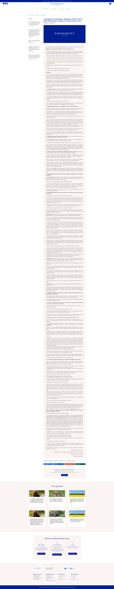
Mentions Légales (58, 587)
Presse (56, 1)
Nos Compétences (56, 554)
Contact (70, 1)
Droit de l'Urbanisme (52, 22)
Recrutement (66, 1)
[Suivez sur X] (3, 3)
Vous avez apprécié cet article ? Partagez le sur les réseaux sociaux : (60, 460)
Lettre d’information (61, 1)
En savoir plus (41, 553)
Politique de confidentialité (65, 587)
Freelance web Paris (72, 587)
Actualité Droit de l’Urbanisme (50, 580)
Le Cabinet (44, 1)
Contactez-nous (72, 553)
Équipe (53, 1)
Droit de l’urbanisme (36, 579)
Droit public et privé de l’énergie (38, 578)
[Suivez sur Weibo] (7, 3)
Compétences (48, 1)
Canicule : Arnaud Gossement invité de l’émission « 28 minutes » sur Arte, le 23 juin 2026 (34, 41)
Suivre (68, 568)
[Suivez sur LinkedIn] (5, 3)
